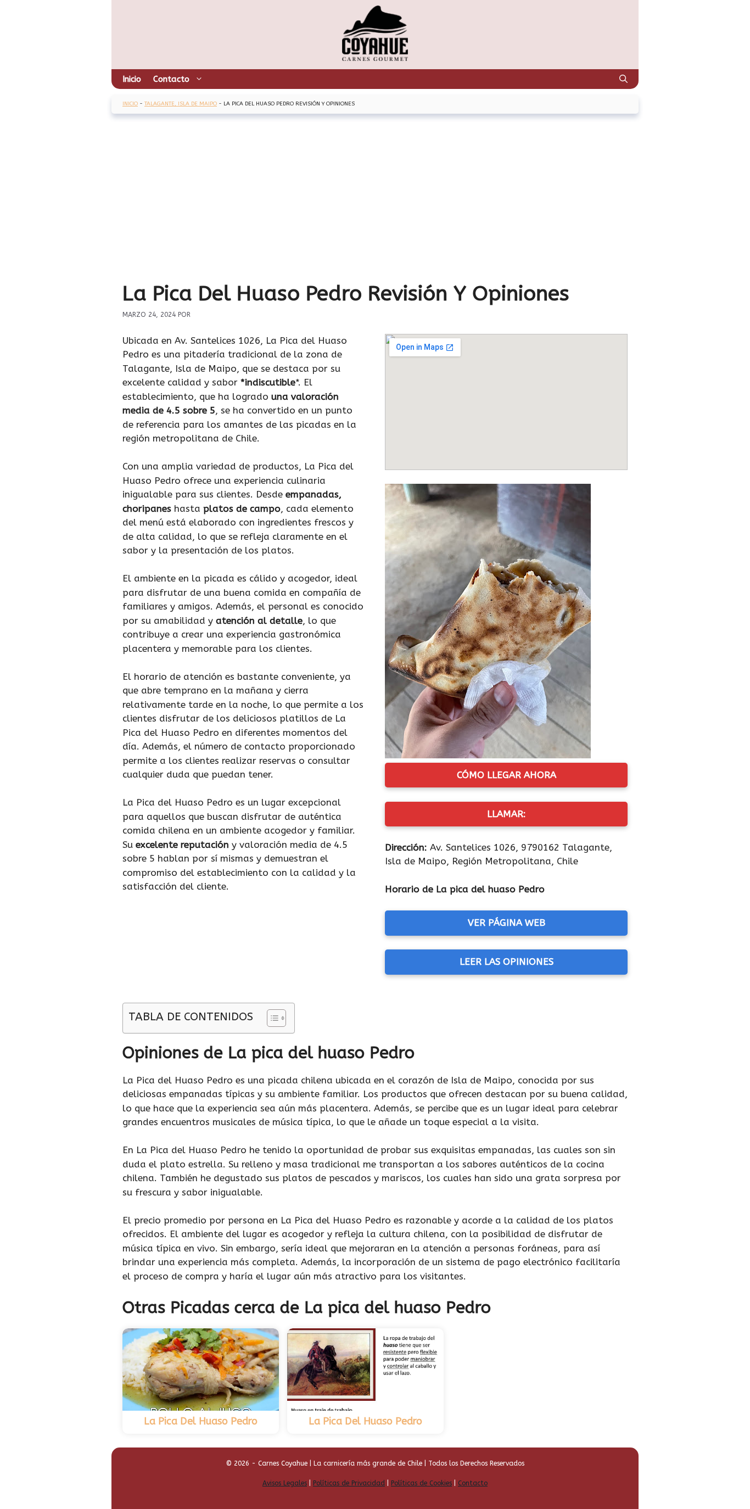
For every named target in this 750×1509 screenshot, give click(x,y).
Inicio (131, 79)
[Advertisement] (375, 199)
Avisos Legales (284, 1483)
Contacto (171, 79)
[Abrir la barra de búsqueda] (623, 79)
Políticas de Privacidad (349, 1483)
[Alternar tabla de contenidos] (271, 1018)
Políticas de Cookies (421, 1483)
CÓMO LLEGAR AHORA (506, 774)
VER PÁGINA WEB (506, 922)
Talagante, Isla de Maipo (180, 103)
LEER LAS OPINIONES (506, 961)
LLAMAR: (506, 813)
